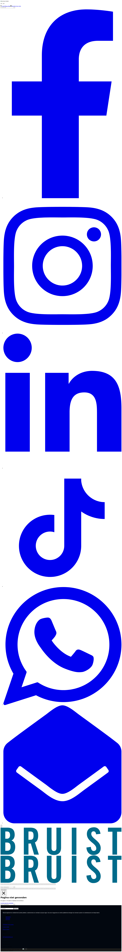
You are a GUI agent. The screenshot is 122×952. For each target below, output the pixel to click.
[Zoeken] (14, 887)
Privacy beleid (6, 929)
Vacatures (8, 918)
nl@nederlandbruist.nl (8, 937)
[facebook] (62, 197)
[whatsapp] (62, 704)
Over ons (8, 919)
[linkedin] (62, 468)
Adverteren (8, 916)
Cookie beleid (6, 927)
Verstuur (16, 908)
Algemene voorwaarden (8, 924)
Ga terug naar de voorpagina (7, 903)
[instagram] (62, 333)
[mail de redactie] (62, 823)
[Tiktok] (62, 586)
